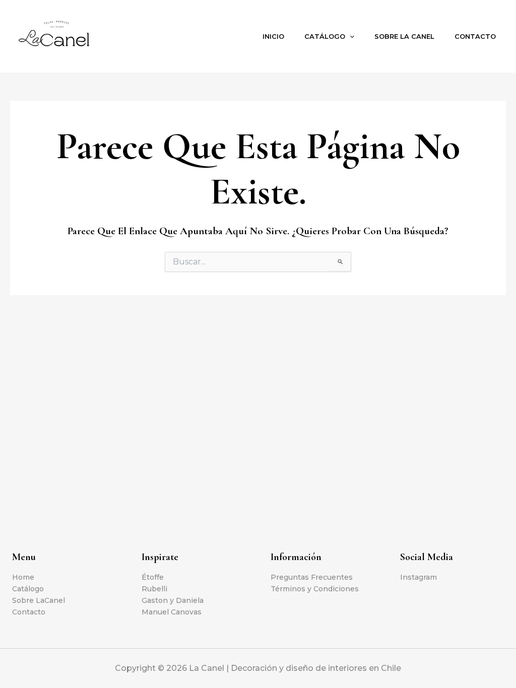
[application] (349, 36)
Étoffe (153, 577)
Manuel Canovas (172, 611)
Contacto (475, 36)
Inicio (273, 36)
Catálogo (324, 36)
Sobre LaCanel (38, 600)
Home (23, 577)
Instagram (418, 577)
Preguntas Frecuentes (312, 577)
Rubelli (154, 588)
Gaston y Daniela (173, 600)
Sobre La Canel (404, 36)
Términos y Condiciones (315, 588)
